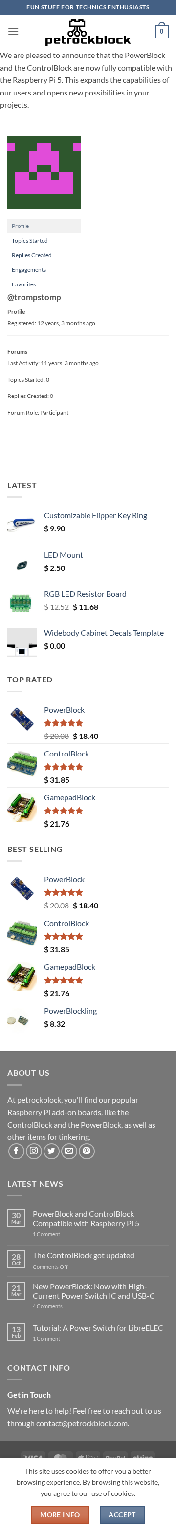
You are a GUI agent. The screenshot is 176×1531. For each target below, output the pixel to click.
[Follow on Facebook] (16, 1151)
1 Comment (62, 1234)
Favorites (24, 284)
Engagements (29, 269)
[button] (13, 31)
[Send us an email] (69, 1151)
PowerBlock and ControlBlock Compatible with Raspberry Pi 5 (86, 1218)
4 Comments (62, 1306)
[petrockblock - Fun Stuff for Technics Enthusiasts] (88, 31)
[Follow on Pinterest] (87, 1151)
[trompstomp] (44, 176)
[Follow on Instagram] (34, 1151)
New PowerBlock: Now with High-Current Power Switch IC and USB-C (94, 1291)
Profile (20, 225)
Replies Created (32, 255)
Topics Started (30, 240)
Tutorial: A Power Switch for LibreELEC (98, 1327)
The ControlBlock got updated (83, 1255)
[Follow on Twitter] (52, 1151)
